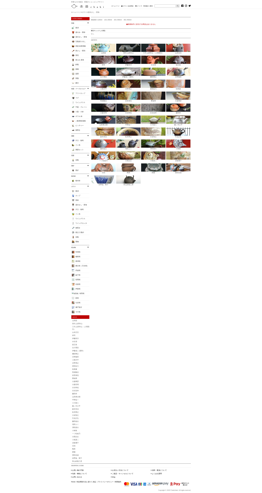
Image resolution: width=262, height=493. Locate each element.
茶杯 (77, 200)
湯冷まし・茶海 (81, 37)
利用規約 (118, 482)
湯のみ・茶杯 (80, 32)
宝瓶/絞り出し (80, 41)
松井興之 (75, 412)
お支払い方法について (120, 470)
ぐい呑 (77, 145)
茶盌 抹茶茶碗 (80, 46)
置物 (77, 242)
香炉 (77, 170)
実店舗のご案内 (148, 6)
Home (73, 482)
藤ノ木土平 (76, 406)
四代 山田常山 (77, 323)
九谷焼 (77, 302)
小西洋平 (75, 360)
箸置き (77, 130)
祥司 (73, 335)
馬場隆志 (75, 372)
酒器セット (79, 150)
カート (139, 6)
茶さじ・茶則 (80, 51)
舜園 (73, 452)
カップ (77, 195)
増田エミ (75, 424)
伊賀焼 (77, 289)
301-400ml (127, 20)
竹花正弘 (75, 418)
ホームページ (115, 6)
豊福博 (74, 378)
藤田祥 (74, 394)
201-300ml (118, 20)
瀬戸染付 (78, 307)
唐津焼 (77, 261)
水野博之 (75, 363)
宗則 (73, 446)
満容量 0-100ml (96, 20)
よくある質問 (157, 473)
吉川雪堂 (75, 348)
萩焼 (77, 298)
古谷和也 (75, 387)
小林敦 (74, 430)
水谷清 (74, 341)
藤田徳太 (75, 421)
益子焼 (77, 275)
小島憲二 (75, 440)
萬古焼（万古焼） (82, 266)
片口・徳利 (79, 140)
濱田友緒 (75, 455)
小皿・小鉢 (79, 112)
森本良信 (75, 409)
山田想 (74, 320)
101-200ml (108, 20)
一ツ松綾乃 (76, 433)
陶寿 (73, 449)
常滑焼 (77, 252)
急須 (77, 28)
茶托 (77, 55)
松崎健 (74, 369)
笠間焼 (77, 279)
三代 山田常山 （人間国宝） (80, 328)
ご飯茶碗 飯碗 (80, 121)
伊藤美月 (75, 338)
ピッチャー (79, 125)
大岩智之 (75, 415)
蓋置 (77, 74)
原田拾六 (75, 366)
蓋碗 (77, 69)
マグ (77, 98)
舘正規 (74, 344)
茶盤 (77, 78)
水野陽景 (75, 357)
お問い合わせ (77, 477)
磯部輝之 (75, 354)
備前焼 (77, 256)
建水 (77, 83)
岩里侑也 (75, 375)
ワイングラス (80, 102)
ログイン (125, 6)
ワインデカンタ (81, 223)
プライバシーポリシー (105, 482)
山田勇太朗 (76, 397)
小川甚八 (75, 403)
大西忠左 (75, 437)
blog (113, 477)
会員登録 (130, 6)
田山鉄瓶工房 (77, 461)
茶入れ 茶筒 (79, 60)
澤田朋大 (75, 427)
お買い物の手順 (78, 470)
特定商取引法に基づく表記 (86, 482)
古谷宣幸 (75, 390)
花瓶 (77, 160)
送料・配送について (159, 470)
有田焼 (81, 293)
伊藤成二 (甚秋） (78, 351)
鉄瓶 (77, 64)
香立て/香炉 (79, 232)
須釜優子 (75, 443)
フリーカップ (80, 93)
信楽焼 (77, 284)
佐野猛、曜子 (77, 458)
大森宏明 (75, 384)
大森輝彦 (75, 381)
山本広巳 (75, 332)
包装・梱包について (79, 473)
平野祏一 (75, 400)
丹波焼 (77, 270)
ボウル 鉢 (78, 116)
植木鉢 (77, 181)
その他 (77, 312)
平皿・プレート (81, 107)
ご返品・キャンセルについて (122, 473)
